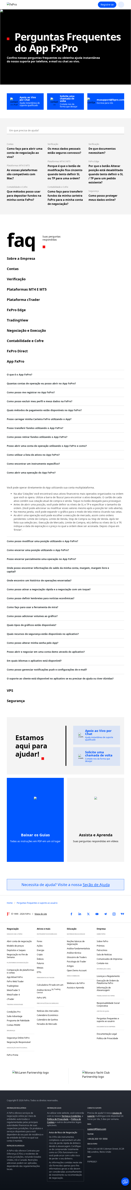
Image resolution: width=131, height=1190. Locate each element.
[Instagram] (114, 914)
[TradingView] (122, 914)
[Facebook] (71, 914)
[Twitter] (88, 914)
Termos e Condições (71, 1116)
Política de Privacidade (57, 1119)
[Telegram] (105, 914)
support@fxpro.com (96, 1129)
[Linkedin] (80, 914)
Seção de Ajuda (96, 884)
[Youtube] (97, 914)
